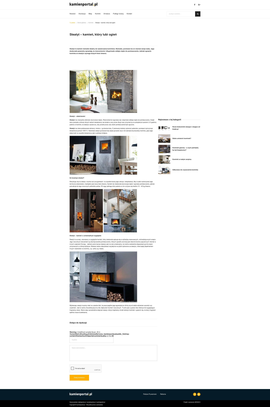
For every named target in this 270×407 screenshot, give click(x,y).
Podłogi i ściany (118, 14)
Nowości (73, 14)
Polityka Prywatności (150, 394)
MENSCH (197, 402)
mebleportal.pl (82, 402)
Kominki (98, 14)
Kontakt (129, 14)
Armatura (107, 14)
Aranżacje (82, 14)
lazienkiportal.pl (91, 402)
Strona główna (81, 22)
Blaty (90, 14)
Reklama (163, 394)
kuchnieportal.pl (101, 402)
